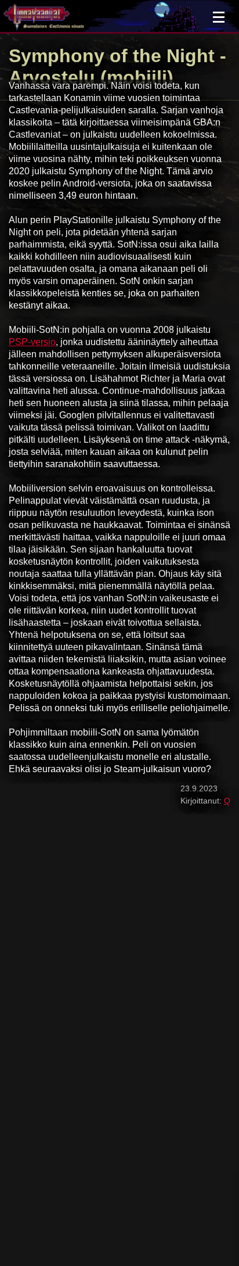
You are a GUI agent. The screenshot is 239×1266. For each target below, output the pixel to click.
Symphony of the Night (112, 55)
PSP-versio (32, 342)
